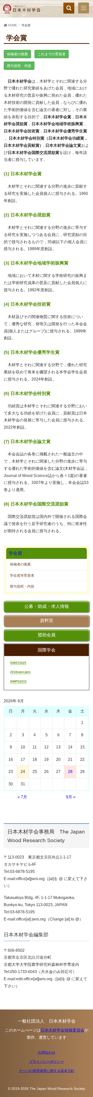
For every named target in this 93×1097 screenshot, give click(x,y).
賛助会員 (47, 634)
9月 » (70, 797)
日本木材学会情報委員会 (62, 1030)
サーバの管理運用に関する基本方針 (46, 1071)
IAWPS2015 (18, 681)
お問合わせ (46, 1052)
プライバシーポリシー (46, 1062)
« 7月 (22, 797)
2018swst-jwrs (20, 672)
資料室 (46, 620)
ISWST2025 (18, 663)
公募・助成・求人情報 (46, 606)
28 (70, 772)
